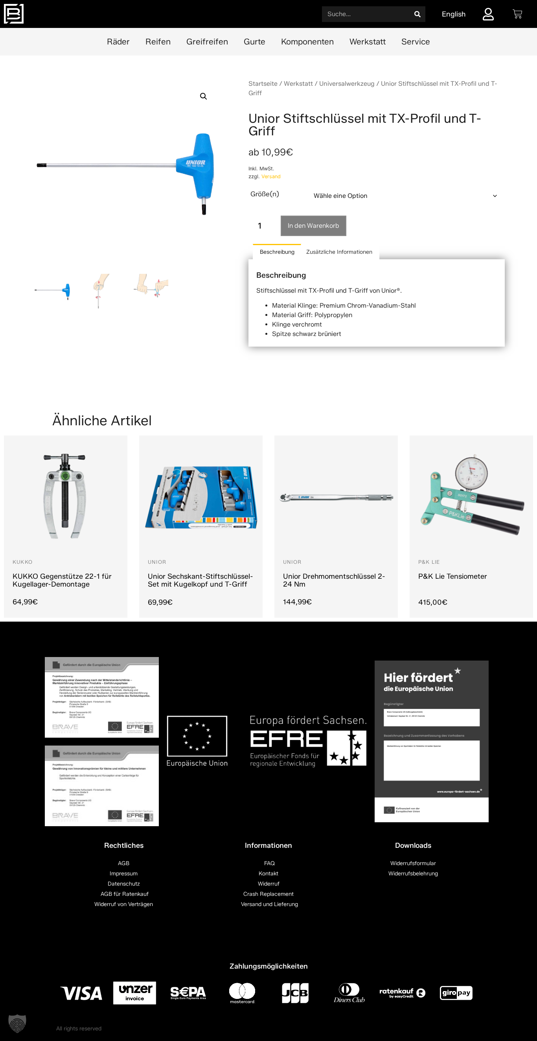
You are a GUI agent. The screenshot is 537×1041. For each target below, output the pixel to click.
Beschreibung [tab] (277, 252)
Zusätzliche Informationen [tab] (339, 252)
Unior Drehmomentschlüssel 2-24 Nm (334, 580)
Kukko (23, 562)
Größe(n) (264, 193)
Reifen (158, 41)
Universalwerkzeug (347, 83)
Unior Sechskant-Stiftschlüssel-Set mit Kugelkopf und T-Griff (200, 580)
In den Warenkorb (313, 225)
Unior (157, 562)
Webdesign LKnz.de (456, 1029)
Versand (271, 176)
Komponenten (307, 41)
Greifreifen (207, 41)
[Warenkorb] (517, 14)
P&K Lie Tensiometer (452, 576)
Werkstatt (367, 41)
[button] (204, 96)
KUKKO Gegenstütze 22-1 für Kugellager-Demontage (62, 580)
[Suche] (417, 14)
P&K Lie (429, 562)
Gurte (254, 41)
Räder (118, 41)
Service (415, 41)
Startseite (263, 83)
